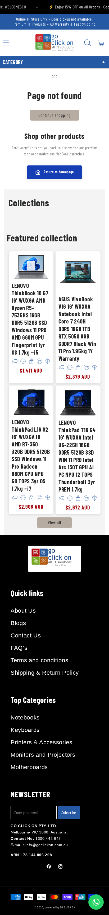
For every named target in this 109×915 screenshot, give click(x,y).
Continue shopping (54, 115)
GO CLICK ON (67, 907)
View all (54, 522)
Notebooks (25, 717)
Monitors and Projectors (43, 754)
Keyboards (25, 730)
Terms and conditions (39, 660)
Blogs (18, 623)
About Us (23, 610)
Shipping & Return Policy (45, 672)
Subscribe (68, 812)
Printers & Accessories (41, 742)
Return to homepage (59, 172)
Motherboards (29, 767)
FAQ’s (19, 648)
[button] (87, 43)
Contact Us (26, 635)
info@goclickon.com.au (46, 845)
